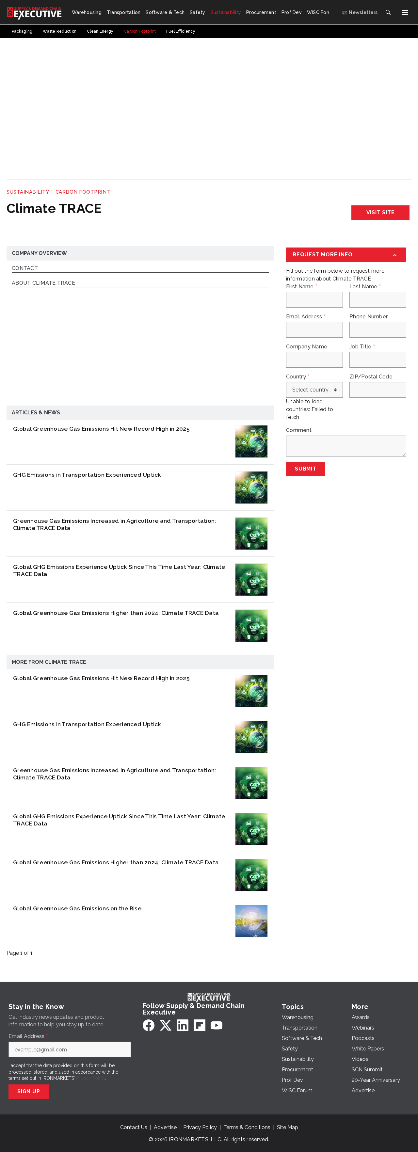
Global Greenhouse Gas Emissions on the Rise (77, 908)
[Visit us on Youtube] (216, 1025)
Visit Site (380, 212)
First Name (301, 286)
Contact (25, 268)
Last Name (365, 286)
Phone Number (368, 316)
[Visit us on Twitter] (165, 1025)
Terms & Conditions (246, 1127)
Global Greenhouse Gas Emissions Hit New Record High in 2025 (101, 428)
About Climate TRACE (43, 283)
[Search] (387, 12)
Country (297, 376)
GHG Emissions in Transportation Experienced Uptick (87, 474)
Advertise (165, 1127)
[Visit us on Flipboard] (199, 1025)
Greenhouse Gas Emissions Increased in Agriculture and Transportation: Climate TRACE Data (114, 524)
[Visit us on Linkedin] (182, 1025)
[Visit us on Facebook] (148, 1025)
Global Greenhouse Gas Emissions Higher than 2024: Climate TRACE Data (116, 612)
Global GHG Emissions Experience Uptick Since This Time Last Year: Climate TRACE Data (119, 570)
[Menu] (404, 12)
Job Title (362, 346)
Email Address (306, 316)
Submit (305, 469)
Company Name (306, 346)
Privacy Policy (90, 1078)
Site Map (287, 1127)
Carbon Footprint (83, 192)
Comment (299, 430)
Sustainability (28, 192)
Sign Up (28, 1091)
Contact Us (133, 1127)
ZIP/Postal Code (371, 376)
